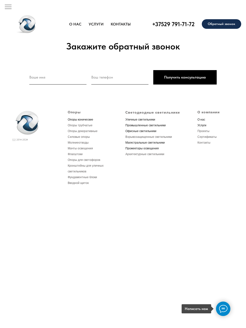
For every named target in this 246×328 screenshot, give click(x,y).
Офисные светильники (140, 131)
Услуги (201, 125)
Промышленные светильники (145, 125)
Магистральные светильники (145, 142)
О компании (208, 112)
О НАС (75, 24)
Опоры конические (80, 119)
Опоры (74, 112)
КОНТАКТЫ (121, 24)
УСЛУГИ (96, 24)
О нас (201, 119)
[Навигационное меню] (8, 7)
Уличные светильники (140, 119)
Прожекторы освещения (142, 148)
